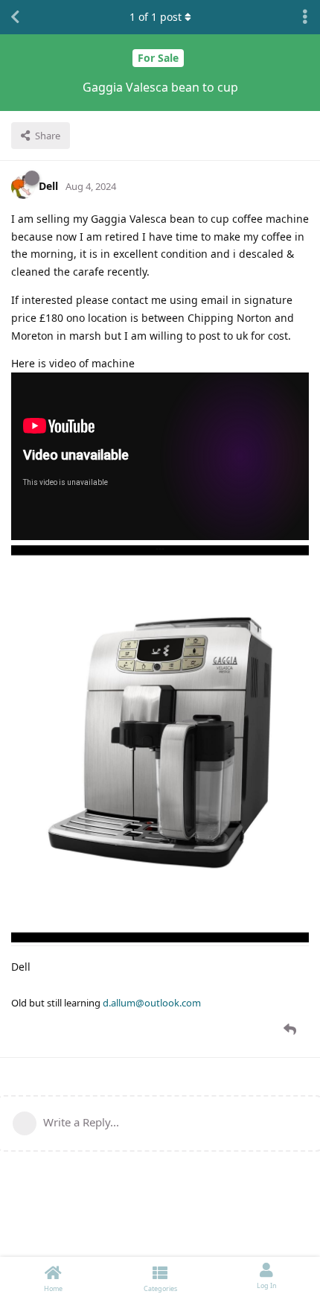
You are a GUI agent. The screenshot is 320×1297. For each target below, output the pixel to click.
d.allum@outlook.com (152, 1002)
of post (155, 17)
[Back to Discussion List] (15, 17)
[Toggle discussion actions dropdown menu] (305, 17)
